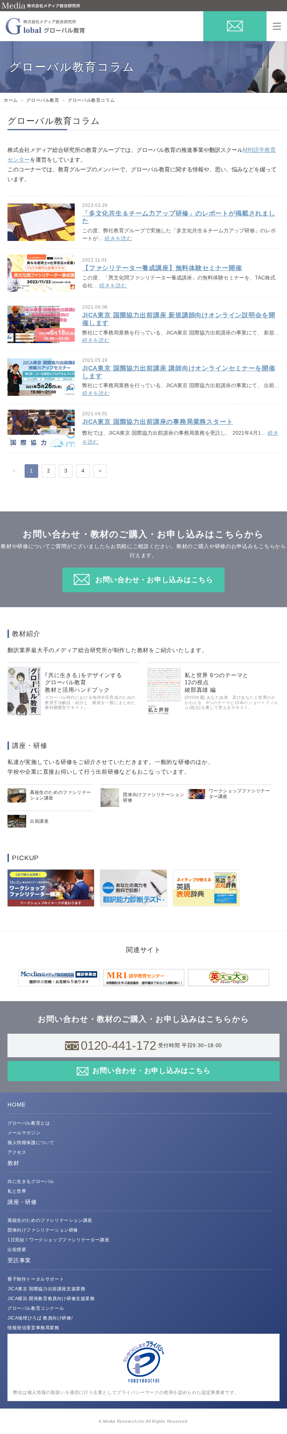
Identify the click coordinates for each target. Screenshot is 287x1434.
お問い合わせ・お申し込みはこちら (154, 580)
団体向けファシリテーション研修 (42, 1230)
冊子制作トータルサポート (35, 1279)
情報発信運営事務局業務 (33, 1327)
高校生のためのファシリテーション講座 (49, 1220)
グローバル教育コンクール (35, 1308)
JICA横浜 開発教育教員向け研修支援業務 (51, 1298)
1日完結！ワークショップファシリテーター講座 (58, 1239)
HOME (16, 1104)
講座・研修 (22, 1202)
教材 (13, 1163)
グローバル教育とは (28, 1123)
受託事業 (19, 1260)
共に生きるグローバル (31, 1181)
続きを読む (118, 238)
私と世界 (16, 1191)
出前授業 (16, 1249)
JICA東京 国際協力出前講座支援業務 (46, 1288)
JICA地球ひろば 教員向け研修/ (39, 1318)
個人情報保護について (31, 1142)
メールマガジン (23, 1132)
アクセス (16, 1152)
